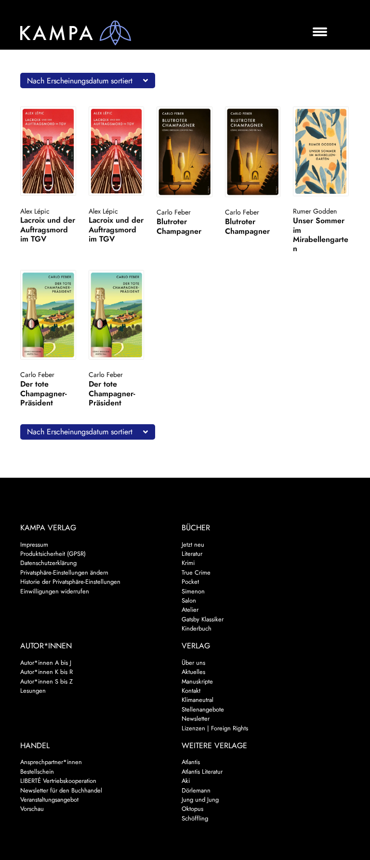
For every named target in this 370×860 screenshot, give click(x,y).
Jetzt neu (193, 544)
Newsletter (196, 718)
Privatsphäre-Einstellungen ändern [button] (64, 572)
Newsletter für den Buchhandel (61, 790)
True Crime (196, 572)
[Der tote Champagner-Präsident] (48, 314)
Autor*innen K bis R (46, 671)
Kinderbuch (196, 628)
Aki (186, 780)
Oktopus (192, 808)
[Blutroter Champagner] (184, 152)
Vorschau (32, 808)
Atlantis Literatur (202, 771)
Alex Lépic (35, 211)
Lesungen (33, 690)
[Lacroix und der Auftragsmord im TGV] (48, 151)
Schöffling (195, 818)
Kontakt (191, 690)
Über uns (193, 662)
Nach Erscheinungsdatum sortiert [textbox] (79, 80)
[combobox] (87, 80)
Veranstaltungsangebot (49, 799)
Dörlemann (196, 790)
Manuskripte (197, 681)
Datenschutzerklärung (48, 562)
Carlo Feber (174, 212)
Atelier (190, 609)
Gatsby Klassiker (203, 619)
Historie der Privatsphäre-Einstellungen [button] (70, 581)
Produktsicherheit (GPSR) (53, 553)
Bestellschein (37, 771)
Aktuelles (193, 671)
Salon (189, 600)
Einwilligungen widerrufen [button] (54, 591)
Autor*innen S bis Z (46, 681)
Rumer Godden (315, 211)
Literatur (192, 553)
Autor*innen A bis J (45, 662)
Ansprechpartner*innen (51, 761)
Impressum (34, 544)
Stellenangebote (203, 709)
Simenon (193, 591)
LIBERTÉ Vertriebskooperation (58, 780)
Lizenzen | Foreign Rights (215, 728)
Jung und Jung (200, 799)
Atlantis (191, 761)
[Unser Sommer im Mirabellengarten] (321, 151)
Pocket (190, 581)
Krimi (188, 562)
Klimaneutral (197, 699)
